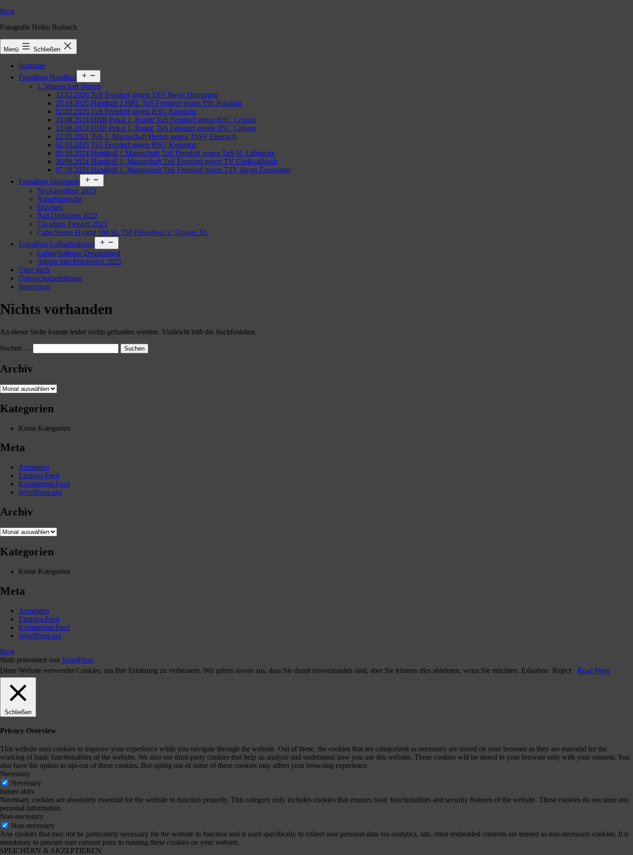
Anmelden (34, 467)
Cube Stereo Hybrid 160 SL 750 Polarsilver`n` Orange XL (123, 232)
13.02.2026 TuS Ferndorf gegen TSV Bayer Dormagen (137, 95)
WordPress (77, 660)
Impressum (35, 286)
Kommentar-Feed (44, 484)
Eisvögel (50, 207)
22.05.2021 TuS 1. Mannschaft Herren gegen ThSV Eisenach (146, 136)
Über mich (34, 270)
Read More (593, 670)
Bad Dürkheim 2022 (67, 216)
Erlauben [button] (534, 670)
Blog (7, 11)
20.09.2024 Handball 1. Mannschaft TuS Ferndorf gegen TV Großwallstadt (166, 161)
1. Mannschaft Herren (69, 86)
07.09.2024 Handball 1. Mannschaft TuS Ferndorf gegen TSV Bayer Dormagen (173, 170)
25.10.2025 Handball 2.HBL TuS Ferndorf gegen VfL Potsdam (148, 103)
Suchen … (15, 348)
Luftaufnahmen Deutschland (78, 253)
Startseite (32, 65)
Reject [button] (561, 670)
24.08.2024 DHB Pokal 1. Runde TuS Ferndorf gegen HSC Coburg (156, 120)
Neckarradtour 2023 (66, 191)
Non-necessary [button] (22, 816)
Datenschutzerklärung (50, 278)
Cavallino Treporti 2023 (72, 224)
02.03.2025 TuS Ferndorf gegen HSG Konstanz (126, 111)
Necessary (26, 783)
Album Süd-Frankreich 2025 (79, 261)
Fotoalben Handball (47, 77)
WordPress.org (40, 492)
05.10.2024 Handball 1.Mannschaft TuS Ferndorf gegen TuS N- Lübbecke (165, 153)
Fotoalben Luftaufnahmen (57, 244)
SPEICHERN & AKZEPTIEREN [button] (50, 851)
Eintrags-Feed (39, 475)
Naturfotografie (59, 199)
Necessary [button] (15, 774)
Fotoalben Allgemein (49, 181)
